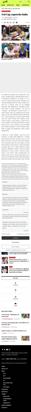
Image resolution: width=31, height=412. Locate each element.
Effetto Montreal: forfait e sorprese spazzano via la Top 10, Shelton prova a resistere (18, 261)
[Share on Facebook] (4, 22)
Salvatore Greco (6, 327)
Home (3, 8)
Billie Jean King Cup (6, 11)
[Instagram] (15, 298)
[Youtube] (15, 304)
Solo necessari (15, 242)
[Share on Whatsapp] (10, 22)
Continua (15, 238)
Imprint (24, 250)
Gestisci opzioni (15, 246)
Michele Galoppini (8, 17)
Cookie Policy (8, 250)
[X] (15, 291)
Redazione (5, 333)
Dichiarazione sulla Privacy (17, 250)
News (14, 257)
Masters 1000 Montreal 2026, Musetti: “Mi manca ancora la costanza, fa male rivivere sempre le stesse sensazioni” (18, 252)
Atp (10, 257)
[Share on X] (7, 22)
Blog (6, 8)
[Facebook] (15, 284)
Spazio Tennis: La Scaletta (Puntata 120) (14, 331)
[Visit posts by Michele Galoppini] (2, 17)
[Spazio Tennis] (5, 1)
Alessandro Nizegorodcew (8, 318)
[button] (17, 1)
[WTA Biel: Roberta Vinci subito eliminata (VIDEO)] (25, 338)
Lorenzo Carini (6, 341)
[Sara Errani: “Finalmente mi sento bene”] (25, 316)
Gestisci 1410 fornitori (6, 233)
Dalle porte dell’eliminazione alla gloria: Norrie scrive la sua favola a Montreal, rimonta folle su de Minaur (19, 270)
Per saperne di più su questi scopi (23, 233)
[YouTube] (7, 349)
